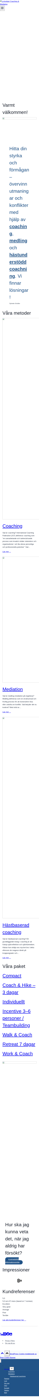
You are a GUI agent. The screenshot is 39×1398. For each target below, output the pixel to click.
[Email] (2, 1335)
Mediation (12, 689)
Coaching (12, 526)
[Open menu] (2, 8)
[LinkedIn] (11, 1335)
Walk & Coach (17, 1034)
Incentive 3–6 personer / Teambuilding (16, 1018)
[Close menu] (0, 1361)
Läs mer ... (6, 552)
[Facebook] (8, 1335)
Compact (11, 975)
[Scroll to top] (2, 1354)
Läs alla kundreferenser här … (14, 1320)
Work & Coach (17, 1053)
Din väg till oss (10, 1343)
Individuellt (13, 1001)
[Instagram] (4, 1335)
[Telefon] (0, 1335)
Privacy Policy (10, 1340)
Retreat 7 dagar (18, 1044)
